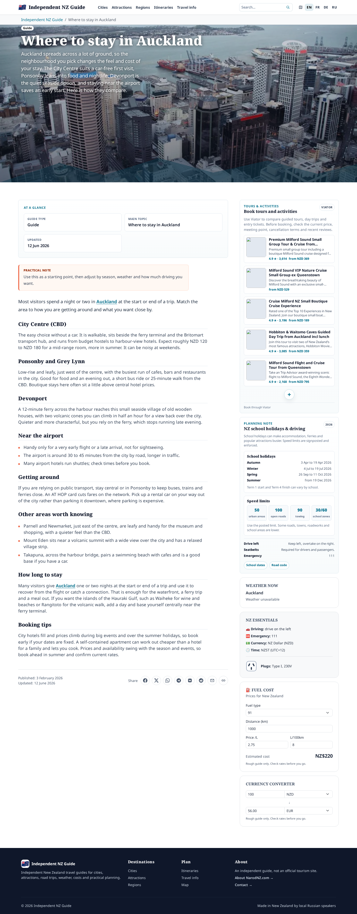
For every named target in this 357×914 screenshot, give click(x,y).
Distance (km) (257, 721)
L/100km (297, 737)
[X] (156, 680)
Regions (143, 7)
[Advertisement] (178, 134)
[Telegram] (178, 680)
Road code (279, 565)
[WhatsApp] (167, 680)
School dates (255, 565)
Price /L (252, 737)
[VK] (190, 680)
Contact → (243, 884)
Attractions (122, 7)
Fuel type (253, 705)
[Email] (212, 680)
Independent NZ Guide (42, 19)
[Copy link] (223, 680)
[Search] (288, 7)
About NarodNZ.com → (254, 877)
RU (334, 7)
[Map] (301, 7)
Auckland (106, 301)
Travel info (186, 7)
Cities (103, 7)
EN (309, 7)
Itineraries (163, 7)
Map (185, 884)
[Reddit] (201, 680)
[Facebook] (145, 680)
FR (317, 7)
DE (326, 7)
